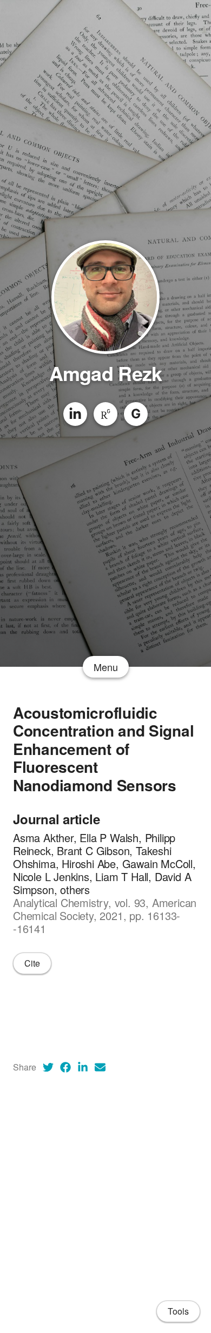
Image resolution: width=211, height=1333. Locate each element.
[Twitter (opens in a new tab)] (48, 1067)
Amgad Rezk (105, 373)
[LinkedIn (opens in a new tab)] (82, 1067)
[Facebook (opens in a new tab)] (65, 1067)
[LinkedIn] (75, 414)
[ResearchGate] (105, 414)
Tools (178, 1311)
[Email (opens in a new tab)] (100, 1067)
